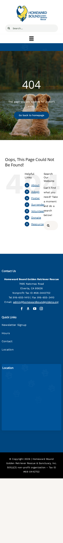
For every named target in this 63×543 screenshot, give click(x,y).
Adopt (35, 191)
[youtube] (34, 308)
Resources (38, 224)
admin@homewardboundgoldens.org (36, 302)
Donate (36, 217)
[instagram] (41, 308)
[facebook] (21, 308)
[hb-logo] (31, 6)
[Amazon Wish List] (28, 308)
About (35, 185)
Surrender (38, 204)
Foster (35, 198)
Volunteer (37, 211)
